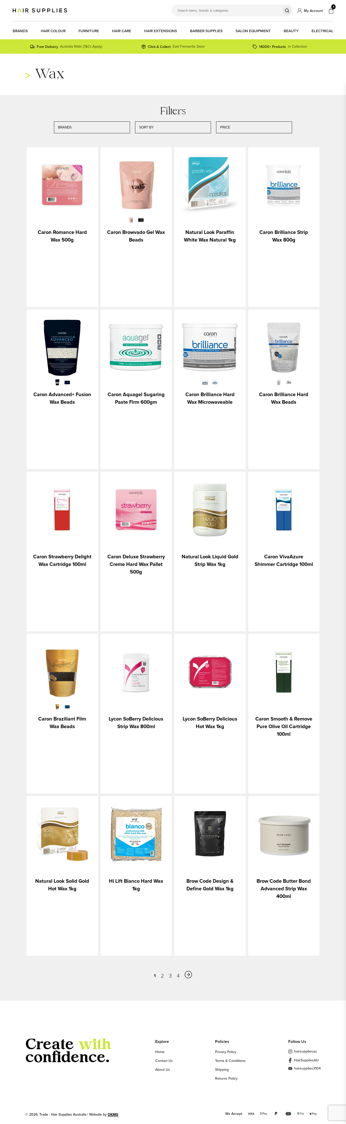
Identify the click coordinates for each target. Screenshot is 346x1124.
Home (160, 1051)
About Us (162, 1069)
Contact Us (164, 1060)
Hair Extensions (160, 31)
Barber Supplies (206, 31)
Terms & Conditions (230, 1060)
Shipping (222, 1069)
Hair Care (121, 31)
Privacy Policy (225, 1051)
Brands (20, 31)
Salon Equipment (253, 31)
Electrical (322, 31)
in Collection (283, 46)
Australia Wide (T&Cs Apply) (69, 46)
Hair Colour (53, 31)
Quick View (62, 186)
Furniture (89, 31)
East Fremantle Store (176, 46)
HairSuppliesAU (306, 1060)
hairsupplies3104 (307, 1068)
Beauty (291, 31)
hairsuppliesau (305, 1051)
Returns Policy (226, 1078)
